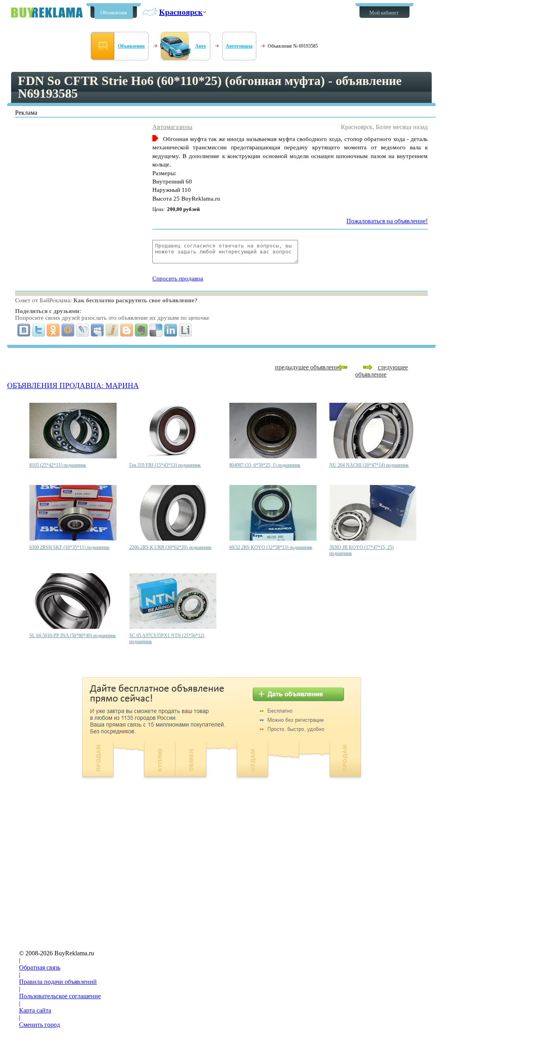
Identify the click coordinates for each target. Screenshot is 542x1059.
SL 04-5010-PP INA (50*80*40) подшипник (72, 635)
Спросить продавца (177, 278)
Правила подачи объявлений (58, 981)
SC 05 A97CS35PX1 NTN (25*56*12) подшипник (166, 638)
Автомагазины (172, 127)
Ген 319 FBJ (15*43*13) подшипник (165, 465)
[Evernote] (141, 330)
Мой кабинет (384, 12)
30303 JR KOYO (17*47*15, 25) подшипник (361, 550)
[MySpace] (97, 330)
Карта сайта (35, 1010)
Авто (200, 46)
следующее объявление (381, 371)
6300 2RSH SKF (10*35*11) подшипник (69, 547)
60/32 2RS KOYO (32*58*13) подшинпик (270, 547)
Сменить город (39, 1024)
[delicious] (156, 330)
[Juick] (112, 330)
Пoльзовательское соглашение (60, 996)
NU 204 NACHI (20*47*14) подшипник (369, 465)
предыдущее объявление (308, 367)
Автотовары (239, 46)
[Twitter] (38, 330)
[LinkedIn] (170, 330)
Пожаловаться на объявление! (387, 221)
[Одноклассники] (53, 330)
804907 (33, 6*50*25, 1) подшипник (264, 465)
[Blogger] (126, 330)
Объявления (113, 12)
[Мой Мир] (68, 330)
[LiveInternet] (185, 330)
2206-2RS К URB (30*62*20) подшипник (170, 547)
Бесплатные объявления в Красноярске (47, 12)
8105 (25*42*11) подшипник (57, 465)
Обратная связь (39, 967)
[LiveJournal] (82, 330)
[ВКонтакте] (24, 330)
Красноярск (181, 12)
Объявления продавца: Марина (73, 385)
